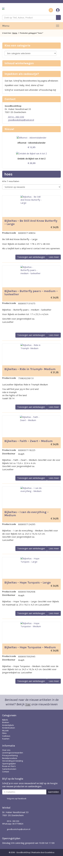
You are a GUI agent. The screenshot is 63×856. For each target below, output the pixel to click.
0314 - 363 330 (16, 116)
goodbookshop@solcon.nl (21, 119)
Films (4, 733)
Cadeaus (6, 736)
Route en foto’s (9, 766)
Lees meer (54, 257)
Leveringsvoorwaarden (12, 752)
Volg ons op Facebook (16, 798)
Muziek (5, 730)
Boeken (5, 722)
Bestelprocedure (9, 758)
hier (28, 704)
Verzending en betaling (12, 760)
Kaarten (5, 738)
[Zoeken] (58, 17)
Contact (5, 771)
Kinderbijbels (8, 725)
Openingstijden (9, 763)
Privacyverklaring (10, 755)
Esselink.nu (49, 852)
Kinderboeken (8, 727)
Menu (5, 25)
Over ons (6, 750)
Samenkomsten (9, 769)
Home (14, 33)
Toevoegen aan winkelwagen (31, 257)
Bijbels (5, 719)
